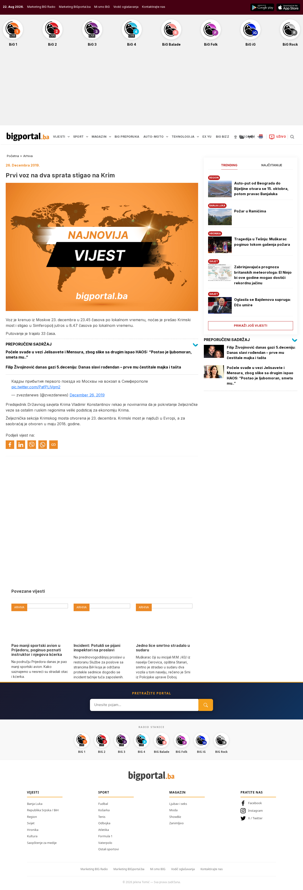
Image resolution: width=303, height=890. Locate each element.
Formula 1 (105, 836)
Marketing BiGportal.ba (75, 7)
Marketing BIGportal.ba (128, 869)
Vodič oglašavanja (125, 7)
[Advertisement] (151, 88)
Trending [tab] (229, 165)
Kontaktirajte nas (153, 7)
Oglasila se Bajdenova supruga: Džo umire (262, 302)
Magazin (177, 792)
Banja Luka (34, 804)
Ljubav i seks (178, 804)
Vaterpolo (105, 843)
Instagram (255, 810)
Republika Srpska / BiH (43, 810)
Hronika (32, 830)
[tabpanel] (250, 251)
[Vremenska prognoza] (241, 136)
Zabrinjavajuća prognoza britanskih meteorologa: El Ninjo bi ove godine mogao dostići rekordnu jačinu (263, 275)
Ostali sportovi (108, 849)
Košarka (104, 810)
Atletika (103, 830)
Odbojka (104, 823)
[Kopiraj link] (53, 444)
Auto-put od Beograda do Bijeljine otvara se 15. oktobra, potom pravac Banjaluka (261, 188)
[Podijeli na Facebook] (10, 444)
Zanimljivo (176, 823)
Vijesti (33, 792)
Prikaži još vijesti (250, 325)
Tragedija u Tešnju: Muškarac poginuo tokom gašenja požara (262, 242)
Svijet (31, 823)
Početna (13, 156)
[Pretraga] (292, 136)
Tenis (101, 817)
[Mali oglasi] (250, 136)
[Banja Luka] (261, 137)
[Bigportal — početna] (28, 136)
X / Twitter (255, 818)
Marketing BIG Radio (41, 7)
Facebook (255, 803)
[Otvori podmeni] (69, 136)
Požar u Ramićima (250, 211)
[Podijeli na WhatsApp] (42, 444)
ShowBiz (175, 817)
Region (32, 817)
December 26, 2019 (87, 395)
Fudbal (103, 804)
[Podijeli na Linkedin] (21, 444)
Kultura (32, 836)
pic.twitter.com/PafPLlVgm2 (35, 387)
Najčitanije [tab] (271, 165)
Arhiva (28, 156)
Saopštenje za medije (42, 843)
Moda (173, 810)
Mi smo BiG (102, 7)
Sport (103, 792)
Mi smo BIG (157, 869)
